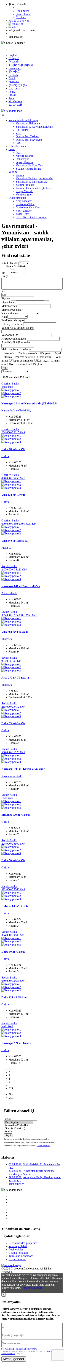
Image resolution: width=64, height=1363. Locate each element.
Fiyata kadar (8, 302)
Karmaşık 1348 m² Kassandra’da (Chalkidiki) (29, 403)
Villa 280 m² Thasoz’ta (14, 631)
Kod (3, 291)
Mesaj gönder (13, 1359)
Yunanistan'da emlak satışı (23, 120)
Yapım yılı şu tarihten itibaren (17, 327)
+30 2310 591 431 (19, 20)
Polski (12, 91)
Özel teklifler (16, 1249)
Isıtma (8, 356)
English (13, 55)
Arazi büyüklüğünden (13, 338)
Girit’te (5, 456)
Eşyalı (58, 353)
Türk (11, 98)
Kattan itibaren (9, 313)
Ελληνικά (14, 58)
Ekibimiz (21, 17)
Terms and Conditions (21, 1255)
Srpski (12, 94)
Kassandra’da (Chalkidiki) (16, 410)
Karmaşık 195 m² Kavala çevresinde (23, 768)
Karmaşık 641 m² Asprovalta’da (20, 586)
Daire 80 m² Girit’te (13, 951)
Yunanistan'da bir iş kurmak (31, 181)
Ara (4, 367)
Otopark (45, 353)
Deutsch (13, 75)
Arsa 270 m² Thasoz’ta (15, 677)
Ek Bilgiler (22, 129)
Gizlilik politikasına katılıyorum (21, 1348)
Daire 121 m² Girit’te (13, 997)
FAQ (18, 142)
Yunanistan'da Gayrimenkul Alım (34, 126)
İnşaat (12, 149)
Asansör (9, 353)
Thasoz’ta (6, 638)
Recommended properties (23, 1243)
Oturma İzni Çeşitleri (27, 136)
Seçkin (38, 364)
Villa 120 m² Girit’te (13, 494)
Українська (15, 101)
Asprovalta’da (9, 593)
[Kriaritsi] (18, 1131)
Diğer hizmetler (17, 197)
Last (11, 1097)
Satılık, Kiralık (9, 263)
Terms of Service (8, 1353)
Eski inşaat (43, 360)
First (11, 1094)
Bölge (4, 276)
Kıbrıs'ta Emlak (17, 146)
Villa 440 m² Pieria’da (14, 540)
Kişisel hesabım (17, 1259)
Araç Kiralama (24, 200)
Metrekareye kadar (11, 309)
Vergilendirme (23, 194)
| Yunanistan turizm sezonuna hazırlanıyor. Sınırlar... (32, 1172)
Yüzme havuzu (24, 356)
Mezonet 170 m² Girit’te (15, 814)
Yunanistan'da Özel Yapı (29, 165)
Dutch (12, 78)
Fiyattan (6, 298)
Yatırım (13, 171)
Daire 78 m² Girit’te (13, 449)
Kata (4, 316)
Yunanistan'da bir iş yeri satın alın (34, 178)
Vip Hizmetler (23, 210)
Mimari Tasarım (24, 155)
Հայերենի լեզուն (21, 64)
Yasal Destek (23, 213)
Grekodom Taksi (25, 204)
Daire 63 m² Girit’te (13, 723)
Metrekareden (9, 305)
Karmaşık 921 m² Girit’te (16, 1043)
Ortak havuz (44, 356)
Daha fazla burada (32, 1287)
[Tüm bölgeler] (18, 1122)
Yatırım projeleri (18, 1246)
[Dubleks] (15, 272)
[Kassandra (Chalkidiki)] (18, 1125)
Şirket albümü (23, 14)
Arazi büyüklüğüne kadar (15, 342)
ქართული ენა (18, 85)
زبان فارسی (16, 88)
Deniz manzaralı (27, 353)
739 (11, 1088)
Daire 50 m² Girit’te (13, 860)
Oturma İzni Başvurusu (29, 139)
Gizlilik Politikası (43, 1146)
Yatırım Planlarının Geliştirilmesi (34, 188)
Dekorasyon (22, 158)
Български (15, 68)
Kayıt (8, 1135)
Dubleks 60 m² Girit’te (14, 906)
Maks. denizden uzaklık (14, 349)
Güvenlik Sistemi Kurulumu (31, 217)
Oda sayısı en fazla (12, 324)
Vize (18, 133)
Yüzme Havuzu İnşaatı (28, 168)
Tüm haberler (16, 1183)
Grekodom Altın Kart (28, 207)
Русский (14, 61)
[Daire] (15, 269)
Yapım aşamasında (22, 360)
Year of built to (9, 334)
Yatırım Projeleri (25, 184)
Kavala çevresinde (11, 776)
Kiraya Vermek (24, 191)
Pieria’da (6, 547)
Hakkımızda (22, 10)
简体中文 (14, 71)
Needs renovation (20, 364)
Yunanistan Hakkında (28, 123)
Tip (3, 272)
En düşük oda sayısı (12, 320)
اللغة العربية (16, 104)
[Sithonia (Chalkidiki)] (18, 1128)
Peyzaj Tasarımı (24, 162)
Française (14, 81)
